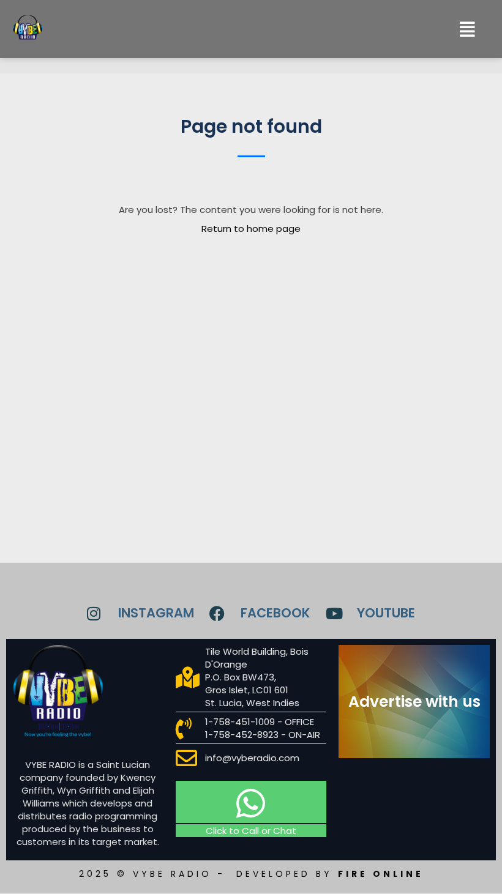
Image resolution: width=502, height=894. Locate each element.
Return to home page (251, 228)
